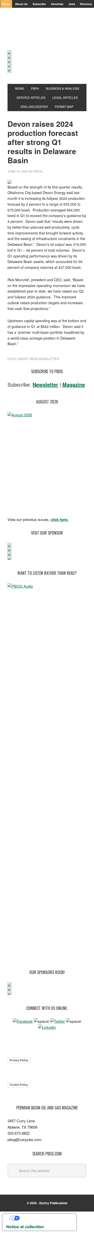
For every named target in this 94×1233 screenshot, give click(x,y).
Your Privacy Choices (44, 1218)
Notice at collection (25, 1226)
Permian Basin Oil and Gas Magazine (47, 33)
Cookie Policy (19, 1084)
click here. (59, 519)
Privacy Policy (19, 1060)
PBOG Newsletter (44, 359)
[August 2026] (47, 463)
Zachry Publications (53, 1203)
